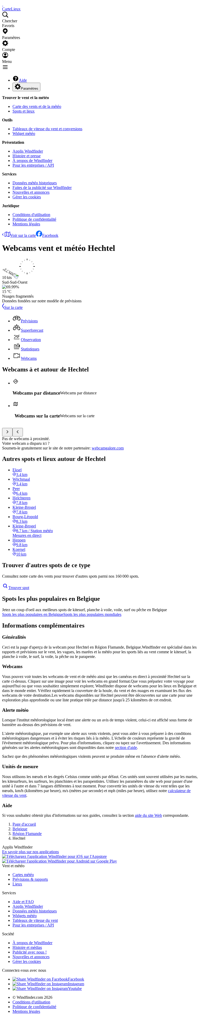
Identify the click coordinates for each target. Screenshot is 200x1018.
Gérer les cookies (26, 197)
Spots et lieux (23, 111)
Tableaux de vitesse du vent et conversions (47, 129)
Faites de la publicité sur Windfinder (42, 187)
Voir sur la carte (23, 235)
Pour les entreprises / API (33, 165)
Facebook (50, 235)
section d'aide (126, 747)
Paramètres (29, 88)
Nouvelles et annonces (30, 192)
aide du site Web (148, 815)
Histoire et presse (26, 156)
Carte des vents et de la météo (36, 106)
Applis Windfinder (27, 151)
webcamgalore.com (108, 448)
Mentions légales (26, 224)
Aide (23, 80)
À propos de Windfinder (32, 160)
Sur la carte (13, 307)
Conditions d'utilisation (31, 214)
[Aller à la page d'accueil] (2, 4)
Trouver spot (18, 587)
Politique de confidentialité (34, 219)
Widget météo (23, 133)
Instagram (76, 984)
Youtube (75, 988)
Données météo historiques (34, 183)
